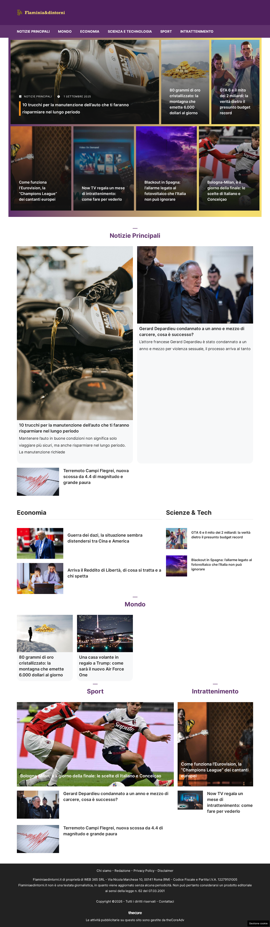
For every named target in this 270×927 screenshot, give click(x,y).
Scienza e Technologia (130, 31)
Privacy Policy (144, 871)
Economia (89, 31)
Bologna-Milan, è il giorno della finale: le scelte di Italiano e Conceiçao (90, 775)
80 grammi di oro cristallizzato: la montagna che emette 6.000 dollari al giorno (185, 101)
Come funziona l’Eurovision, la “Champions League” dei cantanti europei (214, 770)
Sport (166, 31)
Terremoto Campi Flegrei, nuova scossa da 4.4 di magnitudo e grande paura (96, 476)
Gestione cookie (258, 923)
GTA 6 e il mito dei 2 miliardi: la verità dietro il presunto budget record (235, 101)
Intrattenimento (196, 31)
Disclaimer (165, 871)
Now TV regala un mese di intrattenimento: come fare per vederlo (103, 194)
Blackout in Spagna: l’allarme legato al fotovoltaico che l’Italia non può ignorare (221, 564)
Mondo (65, 31)
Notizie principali (33, 31)
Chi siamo (104, 871)
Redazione (122, 871)
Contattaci (166, 901)
